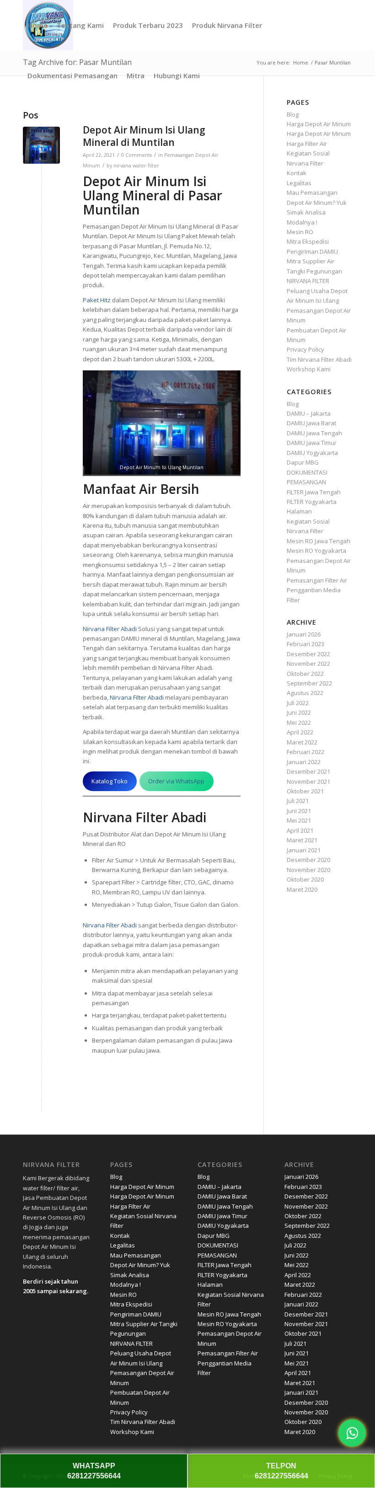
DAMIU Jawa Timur (312, 443)
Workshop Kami (309, 369)
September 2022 (309, 683)
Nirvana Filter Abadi (110, 629)
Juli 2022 (298, 703)
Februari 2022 (305, 752)
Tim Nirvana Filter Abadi (319, 359)
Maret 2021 (302, 840)
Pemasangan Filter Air (317, 580)
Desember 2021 (308, 771)
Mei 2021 (299, 820)
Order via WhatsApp (176, 781)
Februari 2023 (305, 644)
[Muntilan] (41, 145)
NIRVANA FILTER (308, 281)
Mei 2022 (299, 722)
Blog (293, 114)
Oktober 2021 (305, 791)
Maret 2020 (302, 889)
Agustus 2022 (305, 693)
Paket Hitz (97, 300)
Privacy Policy (305, 349)
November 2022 (308, 663)
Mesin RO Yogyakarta (316, 550)
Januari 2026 (304, 634)
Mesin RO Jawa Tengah (318, 541)
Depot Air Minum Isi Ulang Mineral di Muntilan (144, 136)
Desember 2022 (308, 654)
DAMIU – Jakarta (309, 413)
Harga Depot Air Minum (319, 124)
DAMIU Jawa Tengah (314, 433)
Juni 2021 (299, 811)
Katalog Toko (109, 781)
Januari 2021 (304, 850)
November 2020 (308, 870)
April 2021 (300, 830)
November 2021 (308, 781)
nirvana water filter (136, 165)
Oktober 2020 (305, 879)
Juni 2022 (299, 712)
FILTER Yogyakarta (312, 502)
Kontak (296, 173)
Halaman (299, 511)
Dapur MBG (303, 462)
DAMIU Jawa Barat (311, 423)
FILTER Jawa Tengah (314, 492)
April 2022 (300, 732)
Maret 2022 (302, 742)
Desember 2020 (308, 860)
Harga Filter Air (307, 143)
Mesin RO (300, 232)
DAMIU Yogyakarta (312, 453)
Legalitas (299, 183)
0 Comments (136, 155)
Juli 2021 (298, 801)
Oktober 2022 (305, 673)
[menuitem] (37, 25)
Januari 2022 (304, 762)
